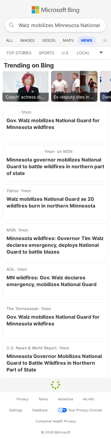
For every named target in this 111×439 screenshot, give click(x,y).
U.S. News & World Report (31, 347)
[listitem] (25, 86)
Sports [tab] (46, 52)
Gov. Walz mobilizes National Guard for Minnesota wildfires (53, 123)
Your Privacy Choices (85, 410)
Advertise (65, 399)
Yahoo (12, 190)
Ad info (88, 399)
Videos (49, 40)
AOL (10, 269)
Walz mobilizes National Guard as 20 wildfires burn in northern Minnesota (50, 202)
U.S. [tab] (66, 52)
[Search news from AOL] (12, 112)
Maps (68, 40)
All (9, 40)
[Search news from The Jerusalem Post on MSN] (24, 151)
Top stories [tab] (18, 52)
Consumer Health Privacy (55, 421)
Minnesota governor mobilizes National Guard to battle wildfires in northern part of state (55, 166)
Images (27, 40)
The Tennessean (22, 308)
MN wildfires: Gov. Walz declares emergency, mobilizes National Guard (51, 280)
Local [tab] (83, 52)
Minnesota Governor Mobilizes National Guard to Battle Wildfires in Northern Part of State (54, 363)
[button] (103, 53)
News (86, 40)
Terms (43, 399)
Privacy (22, 399)
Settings (16, 410)
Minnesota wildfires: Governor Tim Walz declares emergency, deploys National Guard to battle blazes (55, 245)
